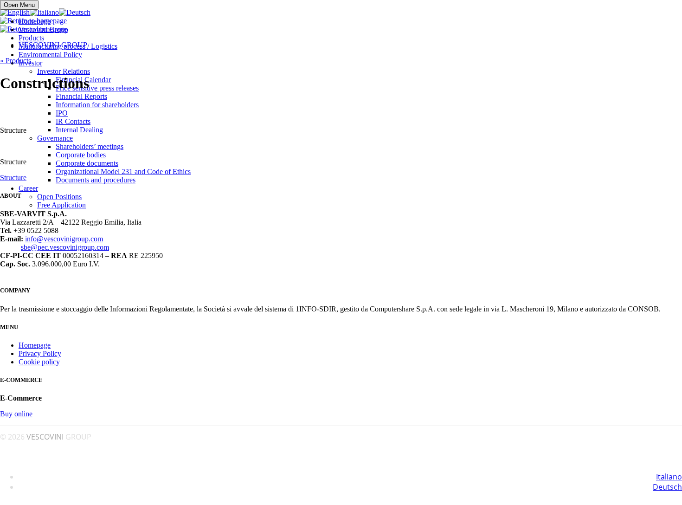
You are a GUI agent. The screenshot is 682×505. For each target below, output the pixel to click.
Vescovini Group (43, 29)
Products (31, 38)
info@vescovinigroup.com (64, 239)
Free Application (61, 205)
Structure (13, 177)
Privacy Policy (40, 353)
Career (28, 188)
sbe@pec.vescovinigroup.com (65, 247)
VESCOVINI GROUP (53, 45)
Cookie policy (39, 362)
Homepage (35, 21)
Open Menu (19, 4)
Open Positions (59, 197)
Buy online (16, 414)
